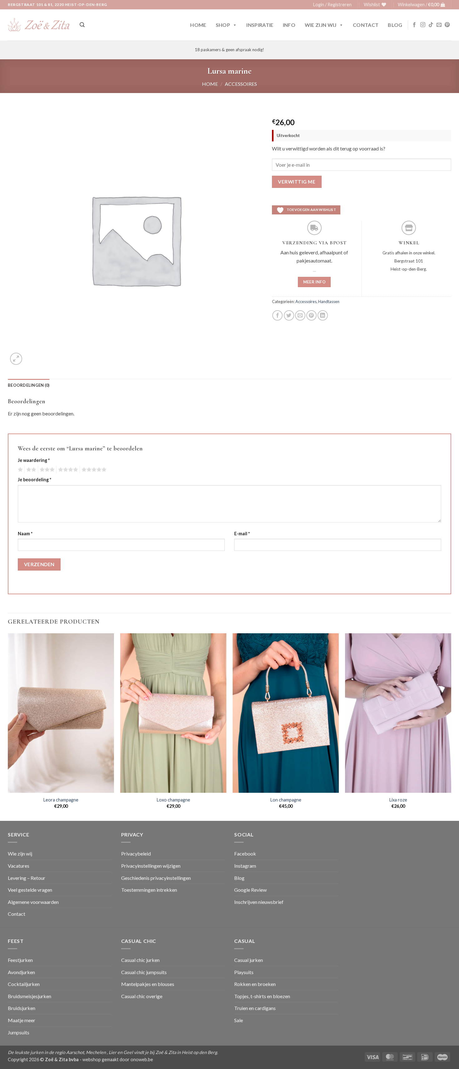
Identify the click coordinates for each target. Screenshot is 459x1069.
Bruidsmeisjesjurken (29, 996)
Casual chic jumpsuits (144, 972)
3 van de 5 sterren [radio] (46, 470)
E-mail (242, 533)
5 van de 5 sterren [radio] (93, 470)
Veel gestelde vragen (30, 890)
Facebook (245, 853)
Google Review (250, 890)
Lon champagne (285, 799)
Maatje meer (21, 1020)
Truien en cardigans (255, 1008)
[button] (332, 5)
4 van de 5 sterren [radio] (67, 470)
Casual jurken (248, 960)
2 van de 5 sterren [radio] (30, 470)
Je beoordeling (34, 479)
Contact (365, 25)
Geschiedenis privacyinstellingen (156, 878)
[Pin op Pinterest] (311, 315)
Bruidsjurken (21, 1008)
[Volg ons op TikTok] (430, 25)
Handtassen (328, 301)
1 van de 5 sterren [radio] (19, 470)
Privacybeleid (136, 853)
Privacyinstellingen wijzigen (150, 866)
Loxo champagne (173, 799)
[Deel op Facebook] (277, 315)
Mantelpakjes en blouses (147, 984)
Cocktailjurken (24, 984)
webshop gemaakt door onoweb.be (117, 1059)
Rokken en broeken (255, 984)
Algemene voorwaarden (33, 902)
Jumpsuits (18, 1032)
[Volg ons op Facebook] (414, 25)
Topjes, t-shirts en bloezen (262, 996)
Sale (238, 1020)
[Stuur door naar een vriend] (300, 315)
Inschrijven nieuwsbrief (259, 902)
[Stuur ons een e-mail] (439, 25)
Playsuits (244, 972)
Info (289, 25)
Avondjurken (21, 972)
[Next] (451, 726)
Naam (25, 533)
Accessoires (241, 84)
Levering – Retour (26, 878)
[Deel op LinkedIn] (323, 315)
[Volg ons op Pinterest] (447, 25)
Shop (223, 25)
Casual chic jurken (140, 960)
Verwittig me (296, 181)
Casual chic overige (141, 996)
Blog (395, 25)
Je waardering (34, 460)
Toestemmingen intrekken (149, 890)
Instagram (245, 866)
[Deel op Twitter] (289, 315)
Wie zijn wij (321, 25)
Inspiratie (259, 25)
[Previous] (8, 726)
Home (198, 25)
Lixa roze (398, 799)
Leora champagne (60, 799)
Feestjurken (20, 960)
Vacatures (18, 866)
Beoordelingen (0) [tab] (28, 385)
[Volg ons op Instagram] (422, 25)
